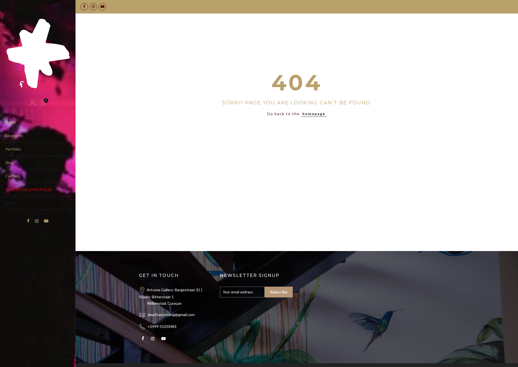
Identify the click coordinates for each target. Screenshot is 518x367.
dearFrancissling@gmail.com (171, 314)
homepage (313, 113)
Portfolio (13, 149)
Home (10, 122)
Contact (12, 176)
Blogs (10, 203)
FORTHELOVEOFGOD (32, 189)
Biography (14, 135)
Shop (9, 162)
